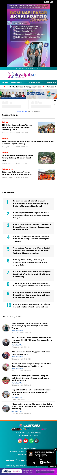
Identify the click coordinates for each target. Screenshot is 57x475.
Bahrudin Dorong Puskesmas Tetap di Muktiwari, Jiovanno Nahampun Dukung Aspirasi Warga (30, 378)
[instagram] (20, 442)
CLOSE (53, 466)
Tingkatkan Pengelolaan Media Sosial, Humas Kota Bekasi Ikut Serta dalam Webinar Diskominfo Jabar (31, 250)
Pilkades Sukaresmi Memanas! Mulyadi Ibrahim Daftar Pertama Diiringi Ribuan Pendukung (32, 274)
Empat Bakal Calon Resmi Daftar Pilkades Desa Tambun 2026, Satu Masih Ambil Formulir (31, 392)
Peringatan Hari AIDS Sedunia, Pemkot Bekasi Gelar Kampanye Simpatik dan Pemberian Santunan (31, 295)
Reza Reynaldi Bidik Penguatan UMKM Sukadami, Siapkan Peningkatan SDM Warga (31, 215)
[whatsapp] (31, 442)
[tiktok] (36, 442)
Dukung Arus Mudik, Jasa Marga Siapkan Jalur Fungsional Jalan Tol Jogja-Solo (30, 262)
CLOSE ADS (48, 2)
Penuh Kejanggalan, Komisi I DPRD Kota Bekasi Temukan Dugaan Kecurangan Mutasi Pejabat (32, 227)
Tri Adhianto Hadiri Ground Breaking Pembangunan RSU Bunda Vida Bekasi (31, 284)
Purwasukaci (35, 82)
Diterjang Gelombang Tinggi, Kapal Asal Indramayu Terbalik (17, 173)
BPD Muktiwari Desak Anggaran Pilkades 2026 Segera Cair (31, 353)
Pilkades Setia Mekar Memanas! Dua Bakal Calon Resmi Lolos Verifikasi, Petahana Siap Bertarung (32, 406)
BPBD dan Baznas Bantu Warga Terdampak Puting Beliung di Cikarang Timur (17, 127)
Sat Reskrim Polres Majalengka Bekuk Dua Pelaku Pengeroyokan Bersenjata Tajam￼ (31, 239)
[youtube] (25, 442)
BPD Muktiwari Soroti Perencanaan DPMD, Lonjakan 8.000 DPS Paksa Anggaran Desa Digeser (32, 340)
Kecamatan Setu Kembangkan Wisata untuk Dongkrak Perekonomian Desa (32, 305)
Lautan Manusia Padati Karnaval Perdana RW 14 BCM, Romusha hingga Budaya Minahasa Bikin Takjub (31, 203)
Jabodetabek (17, 82)
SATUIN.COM (14, 451)
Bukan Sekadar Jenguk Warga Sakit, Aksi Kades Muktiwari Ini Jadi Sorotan (31, 365)
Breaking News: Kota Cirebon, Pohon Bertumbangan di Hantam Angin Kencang (28, 142)
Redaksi (10, 460)
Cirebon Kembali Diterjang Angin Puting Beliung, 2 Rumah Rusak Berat (17, 157)
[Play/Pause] (29, 463)
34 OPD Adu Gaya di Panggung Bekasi (20, 87)
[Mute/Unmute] (34, 463)
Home (5, 82)
